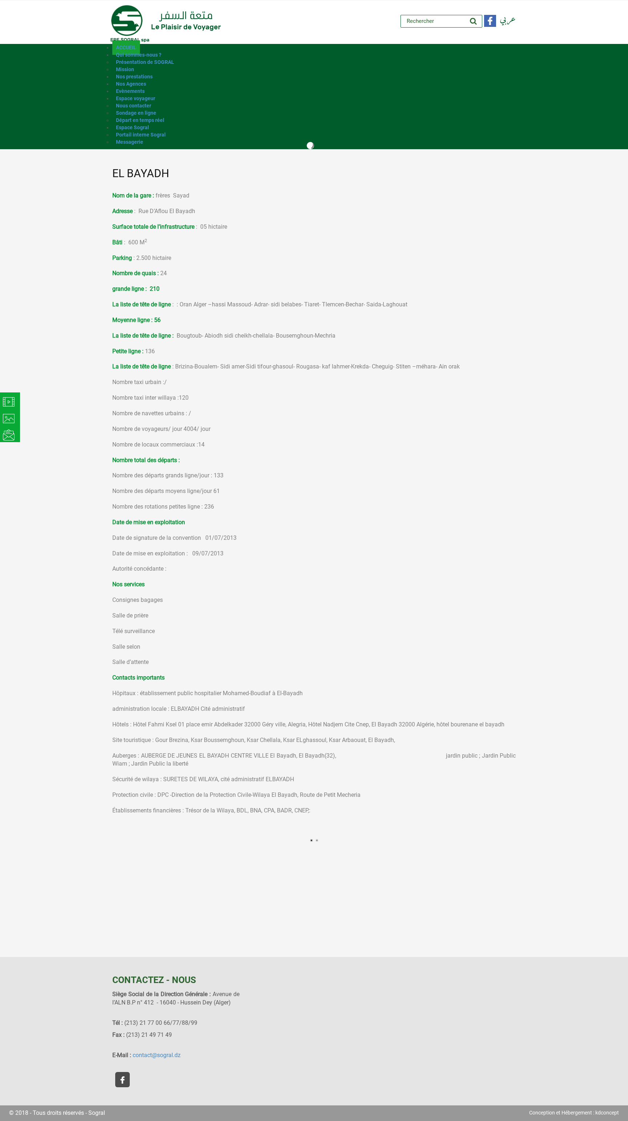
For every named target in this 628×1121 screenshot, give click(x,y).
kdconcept (607, 1113)
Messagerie (129, 142)
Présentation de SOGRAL (145, 62)
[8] (234, 826)
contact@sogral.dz (157, 1055)
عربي (508, 19)
